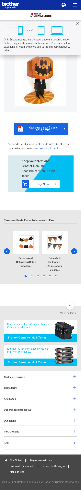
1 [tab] (25, 276)
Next (74, 251)
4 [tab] (43, 276)
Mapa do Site (17, 472)
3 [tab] (37, 276)
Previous (7, 251)
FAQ (6, 443)
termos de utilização (47, 148)
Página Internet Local (40, 460)
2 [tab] (31, 276)
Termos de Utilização (53, 466)
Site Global (16, 460)
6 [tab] (56, 276)
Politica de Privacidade (22, 466)
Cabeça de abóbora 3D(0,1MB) (43, 129)
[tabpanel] (26, 249)
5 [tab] (50, 276)
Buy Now (43, 184)
